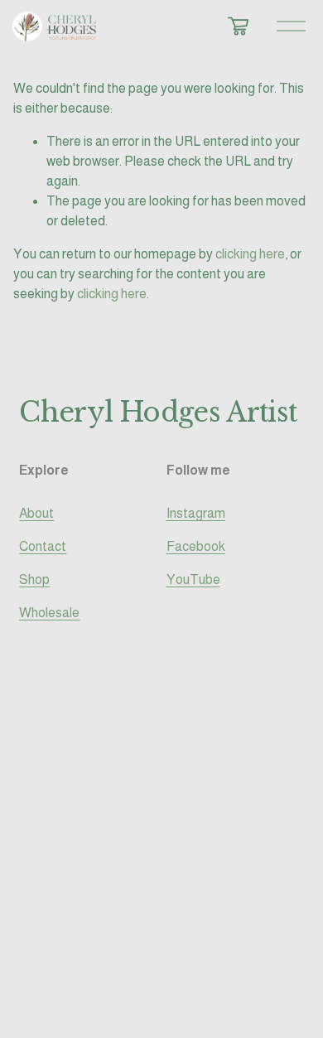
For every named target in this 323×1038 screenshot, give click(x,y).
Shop (34, 579)
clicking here (250, 254)
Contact (42, 546)
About (36, 513)
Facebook (195, 546)
